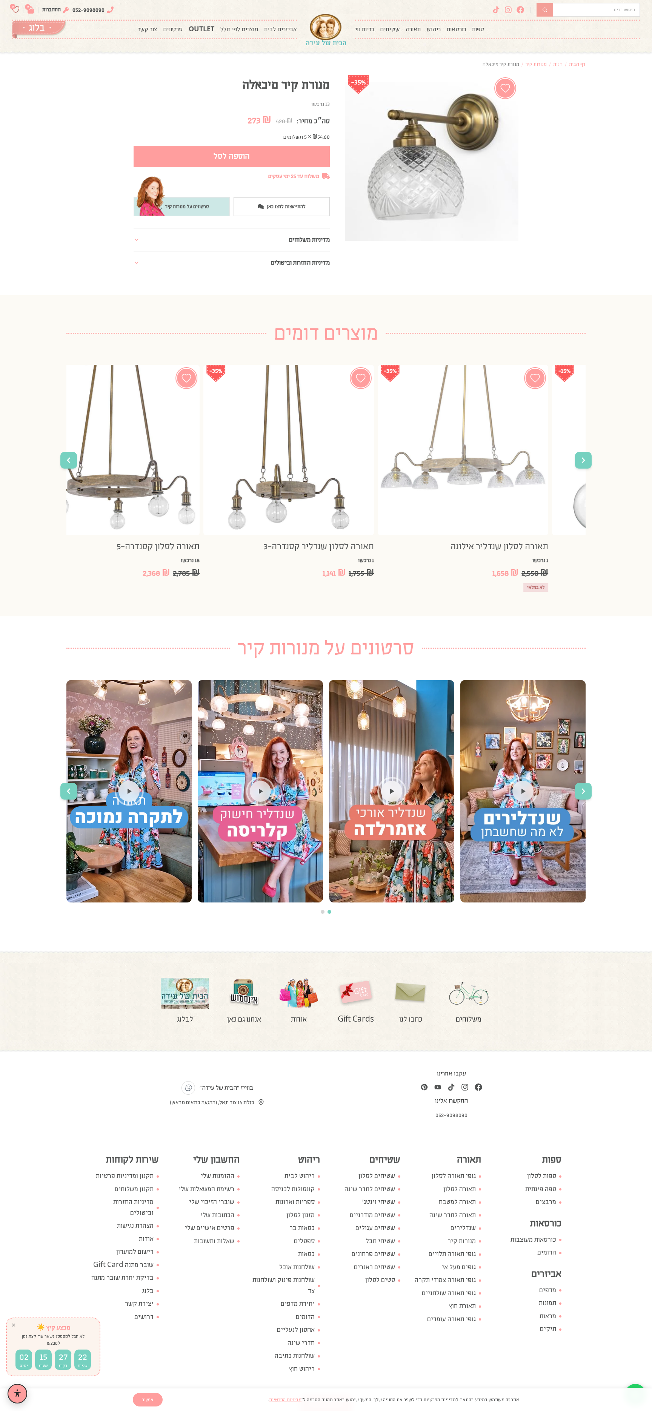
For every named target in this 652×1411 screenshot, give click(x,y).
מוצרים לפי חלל (239, 29)
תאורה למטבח (457, 1202)
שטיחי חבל (380, 1241)
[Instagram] (508, 10)
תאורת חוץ (462, 1306)
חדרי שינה (301, 1343)
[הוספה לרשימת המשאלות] (505, 88)
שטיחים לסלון (376, 1176)
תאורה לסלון (459, 1189)
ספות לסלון (541, 1176)
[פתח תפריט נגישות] (17, 1393)
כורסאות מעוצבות (533, 1239)
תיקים (548, 1329)
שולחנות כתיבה (295, 1355)
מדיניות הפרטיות (285, 1399)
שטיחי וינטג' (378, 1202)
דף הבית (577, 64)
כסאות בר (302, 1228)
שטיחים (390, 29)
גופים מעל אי (459, 1267)
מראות (548, 1316)
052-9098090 (88, 10)
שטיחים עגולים (375, 1228)
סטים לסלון (380, 1280)
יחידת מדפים (298, 1303)
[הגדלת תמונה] (431, 161)
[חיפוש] (545, 10)
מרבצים (546, 1202)
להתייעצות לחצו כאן (286, 206)
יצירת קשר (139, 1303)
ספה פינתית (540, 1189)
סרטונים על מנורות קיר (187, 206)
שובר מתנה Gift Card (123, 1265)
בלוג (148, 1291)
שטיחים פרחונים (373, 1254)
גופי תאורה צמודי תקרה (445, 1280)
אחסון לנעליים (296, 1329)
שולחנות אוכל (297, 1267)
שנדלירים (463, 1228)
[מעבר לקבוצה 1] (329, 912)
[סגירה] (13, 1325)
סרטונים (173, 29)
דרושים (144, 1317)
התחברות (51, 9)
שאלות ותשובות (214, 1241)
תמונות (547, 1303)
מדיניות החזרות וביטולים (133, 1207)
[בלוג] (39, 29)
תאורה (413, 29)
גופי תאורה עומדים (451, 1319)
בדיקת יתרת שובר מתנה (122, 1277)
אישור (148, 1399)
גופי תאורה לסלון (454, 1176)
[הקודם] (583, 460)
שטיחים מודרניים (372, 1215)
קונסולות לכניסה (293, 1189)
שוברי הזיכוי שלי (211, 1202)
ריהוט (434, 29)
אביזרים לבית (280, 29)
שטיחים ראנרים (374, 1267)
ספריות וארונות (295, 1202)
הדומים (546, 1252)
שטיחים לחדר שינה (369, 1189)
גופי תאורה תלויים (452, 1254)
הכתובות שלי (217, 1215)
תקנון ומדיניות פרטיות (125, 1176)
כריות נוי (364, 29)
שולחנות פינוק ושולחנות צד (283, 1285)
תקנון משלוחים (134, 1189)
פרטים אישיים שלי (209, 1228)
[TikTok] (496, 10)
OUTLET (201, 29)
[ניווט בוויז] (188, 1088)
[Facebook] (520, 10)
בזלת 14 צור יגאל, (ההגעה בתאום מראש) (212, 1102)
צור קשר (147, 29)
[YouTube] (437, 1087)
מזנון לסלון (300, 1215)
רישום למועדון (135, 1251)
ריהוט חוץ (302, 1369)
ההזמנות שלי (217, 1176)
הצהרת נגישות (135, 1225)
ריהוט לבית (299, 1176)
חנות (558, 64)
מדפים (547, 1290)
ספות (478, 29)
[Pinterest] (424, 1087)
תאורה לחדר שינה (452, 1215)
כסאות (306, 1254)
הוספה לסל (232, 156)
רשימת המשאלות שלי (206, 1189)
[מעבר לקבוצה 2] (322, 912)
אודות (146, 1238)
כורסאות (456, 29)
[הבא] (68, 460)
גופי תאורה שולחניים (449, 1293)
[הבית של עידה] (326, 29)
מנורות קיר (536, 64)
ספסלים (304, 1241)
